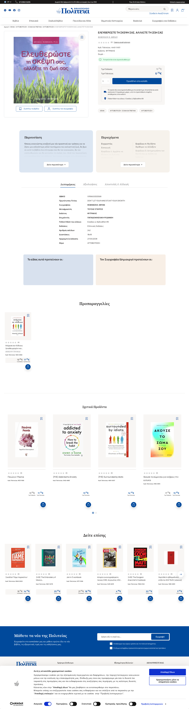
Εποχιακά (33, 20)
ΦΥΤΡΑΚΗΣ (110, 51)
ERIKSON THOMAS (12, 351)
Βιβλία (16, 20)
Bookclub (137, 20)
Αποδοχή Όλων (167, 672)
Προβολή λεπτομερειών (152, 704)
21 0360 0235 (24, 2)
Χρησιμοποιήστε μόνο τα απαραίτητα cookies (167, 681)
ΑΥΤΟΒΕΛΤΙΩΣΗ (48, 27)
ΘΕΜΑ (12, 27)
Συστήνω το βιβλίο (31, 108)
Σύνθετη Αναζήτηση (159, 13)
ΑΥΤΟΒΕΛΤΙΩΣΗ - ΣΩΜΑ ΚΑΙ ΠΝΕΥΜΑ (29, 27)
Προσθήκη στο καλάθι (137, 81)
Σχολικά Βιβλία (55, 20)
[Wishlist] (172, 10)
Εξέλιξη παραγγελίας (177, 2)
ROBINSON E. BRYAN (108, 37)
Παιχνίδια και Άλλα (82, 20)
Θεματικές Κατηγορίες (112, 20)
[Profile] (177, 10)
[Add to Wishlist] (82, 37)
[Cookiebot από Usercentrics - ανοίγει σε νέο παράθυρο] (16, 704)
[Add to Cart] (28, 366)
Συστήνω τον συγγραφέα (63, 108)
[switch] (73, 704)
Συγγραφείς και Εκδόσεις (164, 20)
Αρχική (6, 27)
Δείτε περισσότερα (56, 164)
